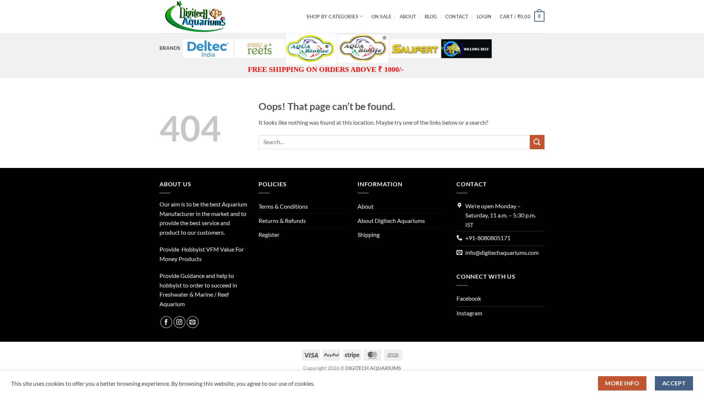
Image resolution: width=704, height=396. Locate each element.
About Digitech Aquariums (391, 220)
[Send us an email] (193, 322)
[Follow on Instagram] (179, 322)
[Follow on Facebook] (166, 322)
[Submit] (537, 142)
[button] (484, 16)
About (408, 16)
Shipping (369, 234)
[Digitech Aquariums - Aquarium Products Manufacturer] (196, 16)
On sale (381, 16)
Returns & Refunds (282, 220)
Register (268, 234)
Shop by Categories (332, 16)
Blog (431, 16)
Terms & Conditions (283, 206)
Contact (457, 16)
